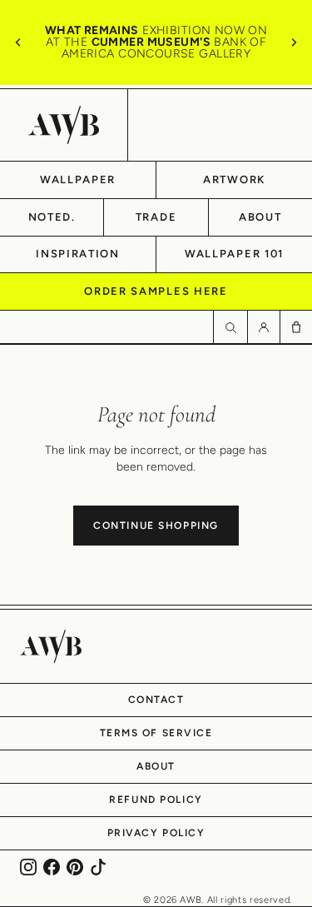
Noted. (52, 217)
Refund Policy (155, 799)
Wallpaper (78, 179)
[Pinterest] (75, 866)
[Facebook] (51, 866)
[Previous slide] (18, 42)
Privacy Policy (156, 833)
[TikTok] (98, 866)
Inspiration (78, 253)
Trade (156, 217)
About (260, 217)
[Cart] (296, 327)
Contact (156, 699)
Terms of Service (156, 733)
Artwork (234, 179)
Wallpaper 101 (234, 253)
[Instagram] (28, 866)
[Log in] (263, 327)
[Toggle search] (230, 327)
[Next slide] (293, 42)
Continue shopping (156, 525)
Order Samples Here (155, 291)
